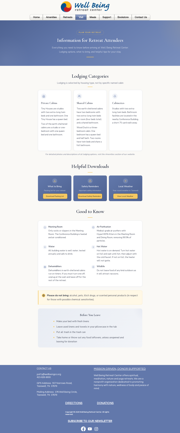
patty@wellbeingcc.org (49, 374)
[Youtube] (89, 429)
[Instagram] (96, 429)
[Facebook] (83, 429)
